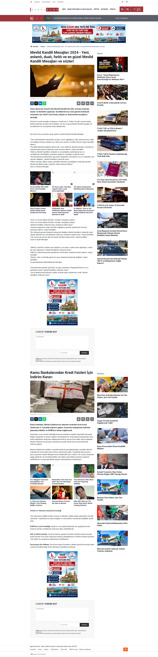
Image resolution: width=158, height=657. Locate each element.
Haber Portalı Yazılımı (39, 654)
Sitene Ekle (60, 2)
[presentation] (36, 18)
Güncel (113, 9)
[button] (83, 103)
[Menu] (122, 9)
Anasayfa (35, 46)
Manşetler (37, 2)
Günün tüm (121, 18)
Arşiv (54, 2)
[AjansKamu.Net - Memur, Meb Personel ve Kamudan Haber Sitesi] (44, 9)
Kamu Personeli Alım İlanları (79, 9)
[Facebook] (32, 103)
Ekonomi (104, 9)
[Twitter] (36, 103)
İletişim (46, 649)
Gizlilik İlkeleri (54, 649)
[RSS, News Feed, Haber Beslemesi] (125, 649)
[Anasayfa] (31, 2)
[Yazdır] (78, 103)
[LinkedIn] (40, 103)
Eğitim (96, 9)
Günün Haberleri (46, 2)
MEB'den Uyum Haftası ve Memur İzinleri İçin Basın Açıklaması (73, 18)
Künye (40, 649)
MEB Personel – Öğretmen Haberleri (80, 649)
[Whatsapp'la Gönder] (44, 103)
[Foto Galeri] (127, 2)
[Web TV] (122, 2)
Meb (64, 9)
